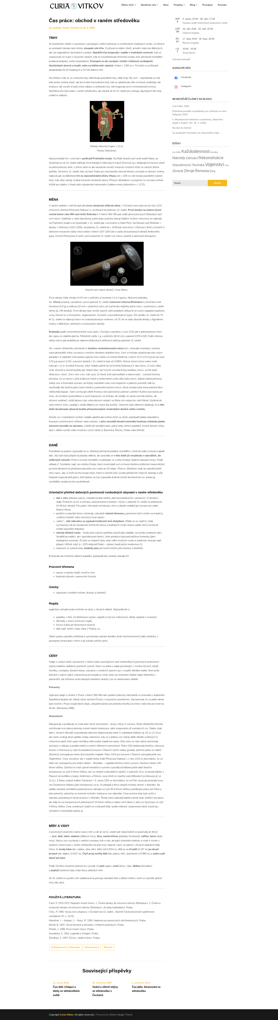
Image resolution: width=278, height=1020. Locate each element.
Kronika (214, 152)
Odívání (192, 158)
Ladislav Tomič (60, 27)
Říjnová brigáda (191, 42)
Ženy (213, 171)
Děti (173, 152)
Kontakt (222, 5)
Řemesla (108, 947)
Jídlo (178, 152)
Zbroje (189, 171)
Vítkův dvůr (127, 5)
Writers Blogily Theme (121, 1014)
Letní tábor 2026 (180, 106)
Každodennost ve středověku (65, 947)
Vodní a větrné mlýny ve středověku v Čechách (105, 991)
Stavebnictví (181, 165)
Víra (227, 165)
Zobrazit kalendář (181, 59)
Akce (166, 5)
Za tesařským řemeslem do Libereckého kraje (195, 132)
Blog (192, 5)
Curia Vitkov (67, 1014)
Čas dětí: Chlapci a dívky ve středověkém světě (66, 991)
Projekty (178, 5)
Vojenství (214, 164)
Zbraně (177, 171)
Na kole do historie (181, 128)
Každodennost (91, 947)
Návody (178, 158)
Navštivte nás (148, 5)
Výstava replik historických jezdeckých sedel (205, 23)
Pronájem (207, 5)
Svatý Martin (189, 52)
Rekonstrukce (211, 157)
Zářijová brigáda (191, 33)
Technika (198, 165)
